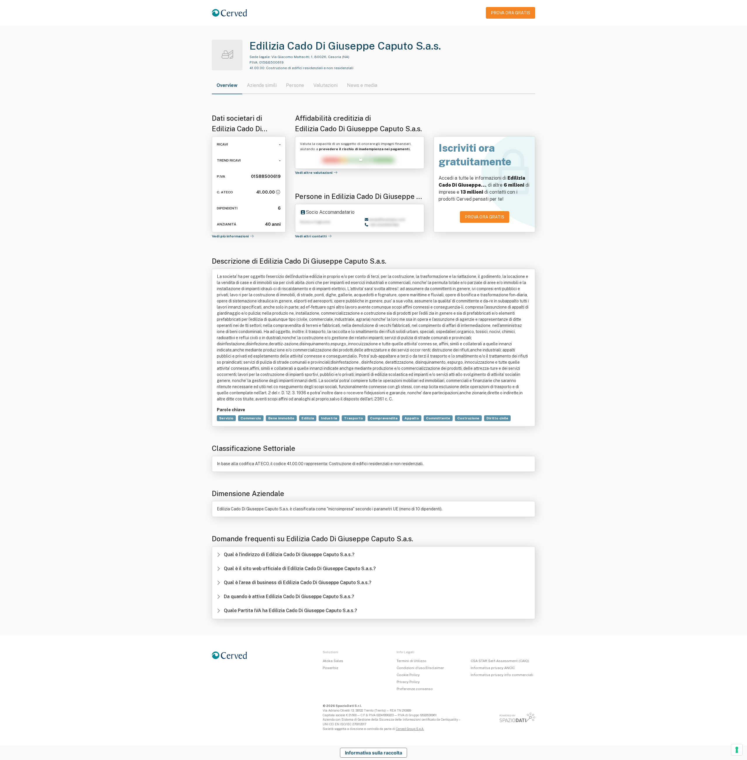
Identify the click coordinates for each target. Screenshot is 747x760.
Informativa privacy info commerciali (502, 675)
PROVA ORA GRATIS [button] (510, 12)
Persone (295, 85)
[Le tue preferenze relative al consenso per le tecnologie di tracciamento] (736, 749)
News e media (362, 85)
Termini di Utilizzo (411, 661)
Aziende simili (262, 85)
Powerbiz (330, 668)
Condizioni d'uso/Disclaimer (420, 668)
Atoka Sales (333, 661)
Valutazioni (325, 85)
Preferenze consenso (415, 689)
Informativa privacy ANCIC (493, 668)
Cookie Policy (408, 675)
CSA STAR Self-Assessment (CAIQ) (500, 661)
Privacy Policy (408, 682)
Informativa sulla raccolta (373, 753)
